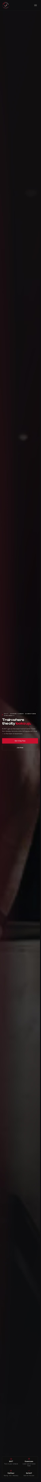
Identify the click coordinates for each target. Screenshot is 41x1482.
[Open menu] (35, 5)
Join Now (20, 748)
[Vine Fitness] (5, 5)
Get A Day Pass (20, 741)
